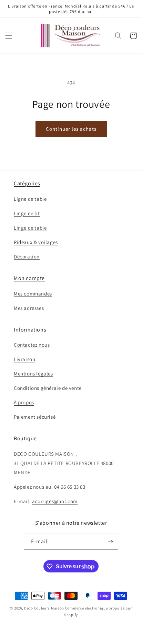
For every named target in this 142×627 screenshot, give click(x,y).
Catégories (27, 183)
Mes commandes (33, 293)
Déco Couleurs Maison (44, 608)
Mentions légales (33, 373)
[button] (8, 35)
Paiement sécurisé (34, 417)
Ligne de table (30, 199)
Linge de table (30, 227)
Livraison (24, 359)
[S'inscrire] (110, 542)
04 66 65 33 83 (69, 487)
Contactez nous (32, 344)
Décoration (27, 256)
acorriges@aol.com (55, 501)
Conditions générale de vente (48, 388)
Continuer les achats (71, 129)
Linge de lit (27, 213)
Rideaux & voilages (36, 242)
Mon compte (29, 278)
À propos (24, 402)
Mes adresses (29, 308)
